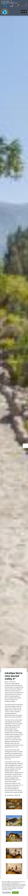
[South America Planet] (4, 11)
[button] (22, 11)
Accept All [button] (15, 892)
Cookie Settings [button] (6, 892)
